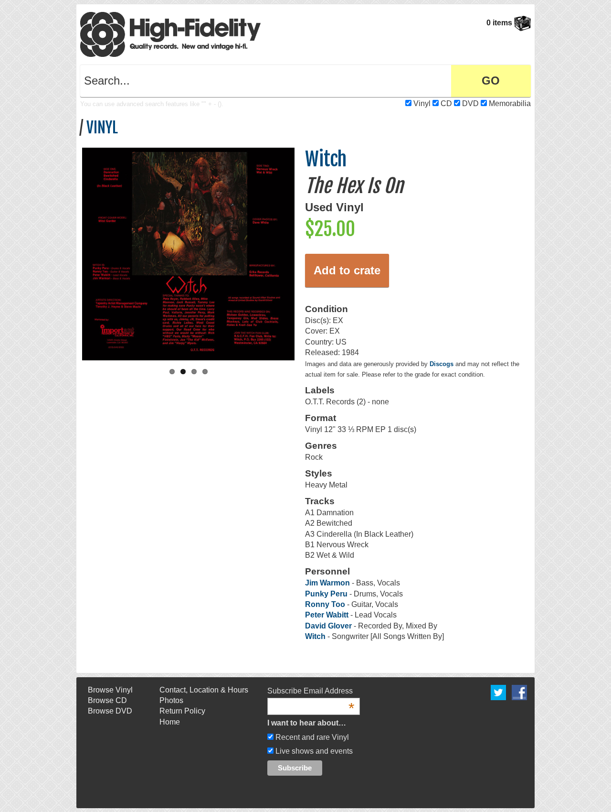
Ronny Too (325, 604)
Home (169, 722)
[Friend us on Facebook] (519, 692)
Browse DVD (110, 711)
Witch (326, 159)
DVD (470, 103)
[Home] (170, 34)
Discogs (441, 364)
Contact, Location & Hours (203, 690)
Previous (72, 252)
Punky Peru (326, 594)
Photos (171, 700)
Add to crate (347, 270)
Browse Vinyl (110, 690)
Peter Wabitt (326, 615)
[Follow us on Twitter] (498, 692)
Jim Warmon (327, 583)
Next (304, 252)
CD (446, 103)
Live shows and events (313, 751)
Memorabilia (510, 103)
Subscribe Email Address (310, 691)
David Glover (329, 626)
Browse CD (107, 700)
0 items (500, 23)
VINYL (102, 127)
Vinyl (422, 103)
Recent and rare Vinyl (311, 737)
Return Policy (182, 711)
